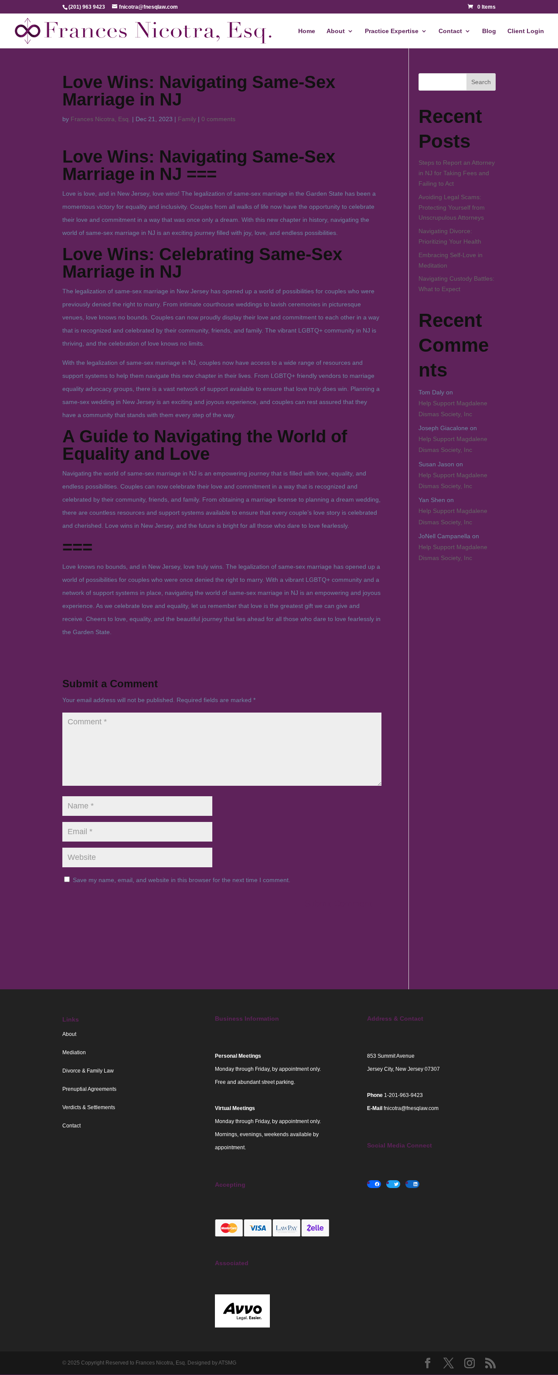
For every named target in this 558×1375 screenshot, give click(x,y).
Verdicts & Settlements (88, 1107)
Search (481, 81)
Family (187, 118)
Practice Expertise (391, 31)
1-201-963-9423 (403, 1095)
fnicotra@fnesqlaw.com (411, 1108)
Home (306, 31)
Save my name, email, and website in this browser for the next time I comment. (181, 879)
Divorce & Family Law (88, 1071)
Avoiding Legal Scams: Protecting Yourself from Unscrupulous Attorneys (451, 207)
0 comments (218, 118)
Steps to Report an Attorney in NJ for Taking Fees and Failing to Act (456, 173)
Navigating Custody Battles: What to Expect (456, 283)
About (336, 31)
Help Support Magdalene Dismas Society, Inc (452, 409)
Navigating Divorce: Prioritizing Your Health (449, 236)
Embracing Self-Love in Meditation (450, 260)
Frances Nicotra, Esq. (100, 118)
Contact (450, 31)
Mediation (74, 1052)
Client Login (525, 31)
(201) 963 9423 (86, 7)
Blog (489, 31)
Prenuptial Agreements (89, 1089)
